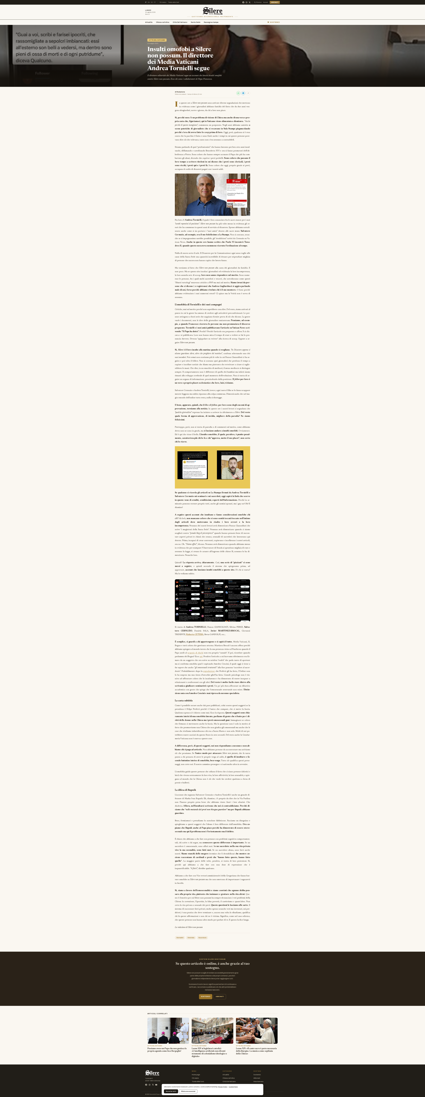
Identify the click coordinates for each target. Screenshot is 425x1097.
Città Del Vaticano (180, 22)
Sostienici (257, 1075)
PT (155, 2)
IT (146, 2)
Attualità (149, 22)
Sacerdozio (202, 937)
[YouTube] (156, 1085)
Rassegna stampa (211, 22)
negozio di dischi (195, 653)
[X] (249, 2)
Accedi (265, 2)
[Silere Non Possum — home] (212, 11)
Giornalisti (179, 937)
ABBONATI (274, 2)
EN (149, 2)
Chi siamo (163, 2)
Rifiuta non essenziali (188, 1091)
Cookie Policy (233, 1087)
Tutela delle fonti (173, 2)
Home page (196, 1075)
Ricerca (258, 2)
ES (152, 2)
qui (201, 657)
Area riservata (258, 1081)
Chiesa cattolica (162, 22)
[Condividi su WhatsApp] (238, 93)
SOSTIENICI (275, 22)
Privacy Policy (222, 1087)
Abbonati (256, 1078)
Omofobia (190, 937)
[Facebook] (243, 2)
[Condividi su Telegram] (243, 93)
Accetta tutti (171, 1091)
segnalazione (209, 671)
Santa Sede (195, 22)
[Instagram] (246, 2)
